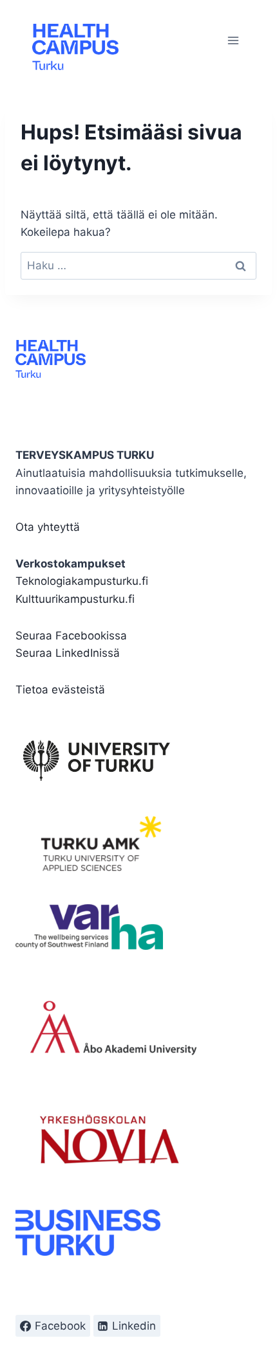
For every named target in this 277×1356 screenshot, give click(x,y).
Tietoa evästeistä (60, 689)
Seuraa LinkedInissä (67, 653)
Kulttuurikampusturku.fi (75, 599)
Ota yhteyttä (47, 527)
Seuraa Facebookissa (71, 635)
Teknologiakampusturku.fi (81, 581)
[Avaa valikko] (233, 40)
